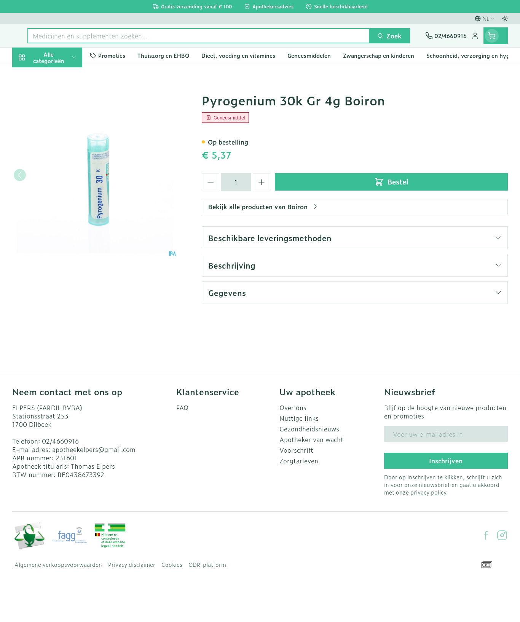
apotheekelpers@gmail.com (94, 449)
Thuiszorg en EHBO (61, 227)
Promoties (33, 75)
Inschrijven (446, 460)
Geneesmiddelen (61, 270)
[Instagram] (502, 535)
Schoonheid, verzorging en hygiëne (61, 102)
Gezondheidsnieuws (309, 429)
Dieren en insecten (61, 248)
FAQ (182, 407)
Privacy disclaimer (131, 564)
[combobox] (198, 35)
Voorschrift (296, 450)
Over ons (292, 407)
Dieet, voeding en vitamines (61, 133)
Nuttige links (299, 418)
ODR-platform (207, 564)
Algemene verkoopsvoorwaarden (58, 564)
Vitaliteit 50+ (61, 185)
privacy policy (428, 492)
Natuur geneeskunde (61, 206)
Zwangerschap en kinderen (61, 161)
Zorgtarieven (298, 461)
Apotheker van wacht (311, 439)
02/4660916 (60, 440)
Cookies (171, 564)
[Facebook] (486, 535)
